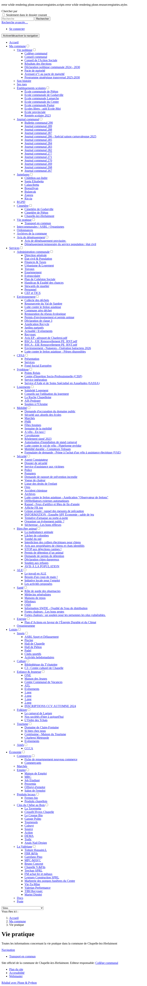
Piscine (28, 640)
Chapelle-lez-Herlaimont (39, 216)
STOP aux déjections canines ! (42, 549)
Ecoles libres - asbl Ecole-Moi (42, 108)
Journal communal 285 (38, 139)
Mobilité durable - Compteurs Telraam (47, 449)
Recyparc (30, 334)
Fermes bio (31, 797)
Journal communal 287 (38, 133)
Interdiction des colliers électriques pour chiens (52, 542)
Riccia (28, 198)
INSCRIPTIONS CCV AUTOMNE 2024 (50, 706)
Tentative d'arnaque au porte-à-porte (46, 518)
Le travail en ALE (35, 573)
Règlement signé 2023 (37, 438)
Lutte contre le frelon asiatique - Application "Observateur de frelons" (66, 497)
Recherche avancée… (15, 22)
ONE (27, 675)
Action (28, 832)
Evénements (31, 689)
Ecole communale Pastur (39, 105)
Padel (27, 650)
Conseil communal (35, 56)
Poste (20, 901)
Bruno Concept (33, 863)
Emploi (21, 770)
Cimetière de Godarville (38, 209)
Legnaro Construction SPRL (41, 877)
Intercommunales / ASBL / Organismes (40, 226)
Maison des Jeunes (35, 678)
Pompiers (30, 473)
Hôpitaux (30, 601)
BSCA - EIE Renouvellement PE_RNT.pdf (50, 341)
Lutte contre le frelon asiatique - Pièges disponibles (55, 351)
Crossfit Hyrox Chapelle (39, 812)
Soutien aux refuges (36, 562)
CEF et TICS (32, 293)
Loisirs (13, 629)
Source (28, 829)
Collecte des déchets (36, 300)
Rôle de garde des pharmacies (42, 591)
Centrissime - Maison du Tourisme (45, 734)
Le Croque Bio (33, 815)
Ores (27, 487)
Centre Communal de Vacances (43, 682)
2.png (27, 695)
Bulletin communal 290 (38, 122)
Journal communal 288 (38, 129)
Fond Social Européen (37, 365)
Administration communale (33, 251)
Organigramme (26, 625)
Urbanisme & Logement (39, 265)
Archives (29, 494)
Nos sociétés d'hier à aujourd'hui (44, 716)
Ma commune (17, 46)
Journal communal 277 (38, 153)
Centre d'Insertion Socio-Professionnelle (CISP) (53, 376)
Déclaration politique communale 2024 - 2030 (52, 67)
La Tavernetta (32, 808)
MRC (27, 776)
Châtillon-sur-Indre (35, 178)
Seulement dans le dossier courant (26, 15)
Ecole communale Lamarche (41, 98)
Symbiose (23, 369)
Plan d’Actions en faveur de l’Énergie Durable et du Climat (60, 622)
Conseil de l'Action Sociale (40, 60)
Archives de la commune (32, 233)
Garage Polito (32, 818)
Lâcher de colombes (36, 535)
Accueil (14, 42)
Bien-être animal (27, 528)
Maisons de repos (35, 598)
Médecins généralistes (37, 594)
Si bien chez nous (35, 730)
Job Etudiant (32, 780)
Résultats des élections (37, 63)
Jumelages (23, 174)
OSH (27, 604)
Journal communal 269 (38, 163)
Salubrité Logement (36, 390)
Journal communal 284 (38, 143)
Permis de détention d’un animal (43, 552)
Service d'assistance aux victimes (44, 466)
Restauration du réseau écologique (45, 313)
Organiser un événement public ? (44, 521)
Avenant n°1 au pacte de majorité (44, 74)
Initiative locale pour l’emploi (42, 580)
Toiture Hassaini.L (35, 850)
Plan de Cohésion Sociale (39, 279)
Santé (20, 587)
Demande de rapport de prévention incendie (50, 476)
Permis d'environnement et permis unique (49, 317)
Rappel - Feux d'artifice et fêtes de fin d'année (52, 504)
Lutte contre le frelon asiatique (42, 307)
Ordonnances (25, 230)
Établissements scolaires (31, 88)
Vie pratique (24, 219)
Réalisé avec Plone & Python (19, 982)
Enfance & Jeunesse (29, 671)
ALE (20, 570)
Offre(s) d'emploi (34, 787)
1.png (27, 692)
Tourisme (22, 724)
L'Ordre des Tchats (35, 720)
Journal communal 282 (38, 150)
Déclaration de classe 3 (38, 320)
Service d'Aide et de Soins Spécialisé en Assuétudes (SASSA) (62, 383)
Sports (20, 633)
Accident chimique (35, 490)
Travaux (29, 269)
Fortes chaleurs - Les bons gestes (44, 611)
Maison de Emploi (35, 773)
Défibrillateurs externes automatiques (46, 500)
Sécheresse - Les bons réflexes (42, 524)
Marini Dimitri (33, 894)
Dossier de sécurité (35, 463)
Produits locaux (26, 794)
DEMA (29, 836)
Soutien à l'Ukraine (36, 404)
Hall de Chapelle (34, 643)
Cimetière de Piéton (36, 212)
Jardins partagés (34, 327)
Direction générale (35, 255)
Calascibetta (31, 184)
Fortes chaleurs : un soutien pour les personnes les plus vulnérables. (65, 615)
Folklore (22, 709)
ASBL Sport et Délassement (41, 636)
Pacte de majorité (34, 70)
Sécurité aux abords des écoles (42, 414)
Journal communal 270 (38, 160)
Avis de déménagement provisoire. (45, 240)
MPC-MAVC (32, 860)
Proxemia (30, 783)
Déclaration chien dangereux (41, 559)
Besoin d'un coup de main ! (41, 577)
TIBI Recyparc (33, 891)
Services (14, 248)
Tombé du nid (32, 539)
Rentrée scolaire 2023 (37, 115)
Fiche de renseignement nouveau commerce (50, 759)
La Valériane (24, 846)
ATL (27, 685)
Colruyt (29, 825)
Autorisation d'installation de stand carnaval (50, 442)
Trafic (28, 839)
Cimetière (23, 205)
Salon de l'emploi (34, 790)
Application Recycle (36, 324)
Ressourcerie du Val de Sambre (43, 303)
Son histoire (24, 80)
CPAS (20, 355)
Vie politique (24, 50)
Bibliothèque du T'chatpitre (40, 664)
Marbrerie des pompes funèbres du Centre (49, 880)
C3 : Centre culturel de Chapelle (43, 668)
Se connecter (17, 28)
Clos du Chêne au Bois (31, 805)
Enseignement (33, 272)
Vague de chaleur (34, 480)
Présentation (31, 358)
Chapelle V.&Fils (34, 867)
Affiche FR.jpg (33, 507)
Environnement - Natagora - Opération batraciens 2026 (57, 348)
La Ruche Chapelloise (37, 397)
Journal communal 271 (38, 157)
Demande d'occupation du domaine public (49, 411)
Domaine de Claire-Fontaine (41, 727)
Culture (21, 661)
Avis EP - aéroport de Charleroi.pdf (45, 337)
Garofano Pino (33, 856)
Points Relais (32, 372)
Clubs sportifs (32, 653)
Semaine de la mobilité (38, 428)
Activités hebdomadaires (39, 657)
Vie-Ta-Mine (32, 884)
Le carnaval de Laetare (38, 713)
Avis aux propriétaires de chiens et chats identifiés (54, 545)
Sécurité (22, 456)
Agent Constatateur (36, 459)
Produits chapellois (35, 801)
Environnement (26, 296)
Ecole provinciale (35, 112)
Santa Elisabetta (34, 181)
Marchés (29, 418)
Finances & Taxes (35, 262)
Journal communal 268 (38, 167)
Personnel (30, 289)
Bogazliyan (31, 188)
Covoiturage (31, 435)
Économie (15, 752)
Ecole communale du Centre (41, 101)
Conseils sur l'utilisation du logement (46, 393)
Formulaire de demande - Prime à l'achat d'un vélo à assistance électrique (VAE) (72, 452)
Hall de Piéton (33, 647)
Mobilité (22, 408)
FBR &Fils (31, 853)
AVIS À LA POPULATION (41, 566)
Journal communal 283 (38, 146)
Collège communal (35, 53)
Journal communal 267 (38, 170)
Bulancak (30, 191)
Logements (23, 387)
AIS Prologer (32, 400)
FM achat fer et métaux (38, 874)
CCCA (28, 748)
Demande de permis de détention (44, 556)
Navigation (8, 950)
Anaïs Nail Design (35, 842)
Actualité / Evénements (38, 331)
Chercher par (9, 11)
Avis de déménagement (31, 237)
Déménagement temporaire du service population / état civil (60, 244)
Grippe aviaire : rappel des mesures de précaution (54, 511)
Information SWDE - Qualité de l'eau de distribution (55, 608)
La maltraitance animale (38, 532)
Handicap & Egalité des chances (44, 282)
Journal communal (28, 119)
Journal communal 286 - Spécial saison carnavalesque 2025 (60, 136)
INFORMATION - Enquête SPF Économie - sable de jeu (59, 514)
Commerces (24, 756)
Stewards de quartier (36, 286)
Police (28, 470)
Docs (20, 898)
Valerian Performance (37, 887)
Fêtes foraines (32, 425)
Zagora (28, 195)
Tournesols (31, 822)
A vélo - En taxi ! (34, 432)
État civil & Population (38, 258)
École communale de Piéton (41, 91)
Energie (21, 618)
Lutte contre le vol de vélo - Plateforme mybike (52, 445)
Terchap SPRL (33, 870)
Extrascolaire (32, 275)
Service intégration (35, 379)
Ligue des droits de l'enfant (40, 483)
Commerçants (32, 762)
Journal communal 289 (38, 126)
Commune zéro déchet (38, 310)
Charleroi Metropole (36, 737)
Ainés (20, 744)
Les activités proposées (38, 583)
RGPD (21, 202)
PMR (27, 421)
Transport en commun (37, 223)
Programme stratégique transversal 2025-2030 (52, 77)
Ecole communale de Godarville (43, 95)
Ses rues (22, 84)
